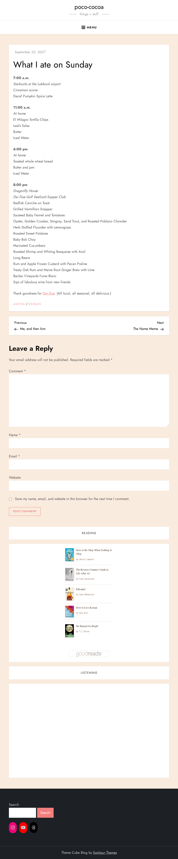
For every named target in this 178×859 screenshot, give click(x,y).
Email (14, 456)
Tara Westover (86, 594)
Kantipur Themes (105, 852)
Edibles (35, 304)
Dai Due (48, 293)
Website (15, 477)
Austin (19, 304)
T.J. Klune (84, 631)
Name (15, 434)
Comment (17, 371)
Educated (80, 589)
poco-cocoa (89, 6)
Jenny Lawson (86, 559)
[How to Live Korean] (69, 611)
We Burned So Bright (87, 626)
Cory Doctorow (86, 578)
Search (14, 804)
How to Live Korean (86, 607)
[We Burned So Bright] (69, 630)
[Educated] (69, 594)
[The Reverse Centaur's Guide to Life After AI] (69, 574)
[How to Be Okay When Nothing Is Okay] (69, 554)
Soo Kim (83, 612)
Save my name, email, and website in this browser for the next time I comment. (72, 498)
